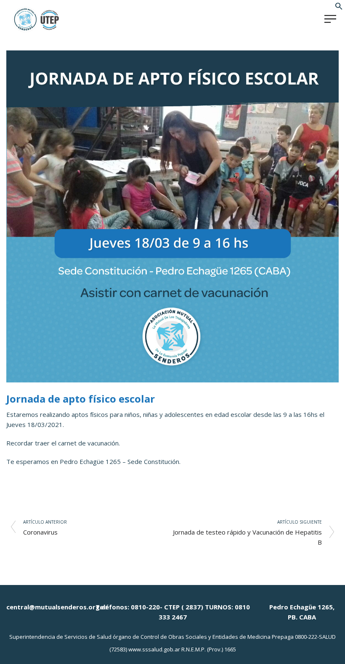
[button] (339, 7)
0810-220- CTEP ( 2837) (167, 607)
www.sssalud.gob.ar (154, 649)
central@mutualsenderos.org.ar (57, 607)
